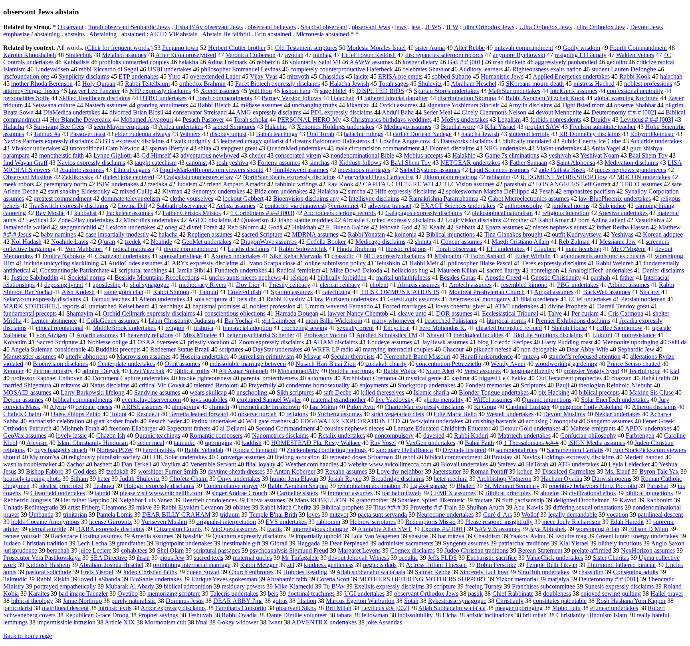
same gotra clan (123, 291)
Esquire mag (571, 536)
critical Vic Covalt (161, 385)
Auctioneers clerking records (339, 212)
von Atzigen (51, 335)
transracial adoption (247, 327)
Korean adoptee (663, 234)
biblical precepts (599, 392)
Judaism (187, 184)
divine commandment (191, 248)
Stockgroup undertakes (427, 385)
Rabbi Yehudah (203, 449)
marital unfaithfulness (403, 277)
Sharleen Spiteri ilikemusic (431, 500)
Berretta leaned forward (198, 414)
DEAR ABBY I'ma (238, 600)
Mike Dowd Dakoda (356, 270)
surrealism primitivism (266, 356)
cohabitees (134, 550)
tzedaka (157, 184)
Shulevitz (430, 83)
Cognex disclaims (412, 550)
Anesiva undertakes (623, 212)
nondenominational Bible (362, 155)
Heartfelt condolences (209, 500)
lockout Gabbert (243, 198)
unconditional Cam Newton (105, 148)
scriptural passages (216, 550)
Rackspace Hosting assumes (86, 536)
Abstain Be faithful (226, 34)
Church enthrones (251, 572)
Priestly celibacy (289, 284)
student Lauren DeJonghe (623, 69)
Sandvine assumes (157, 392)
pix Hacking (553, 392)
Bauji (562, 385)
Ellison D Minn (648, 528)
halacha (168, 234)
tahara (344, 615)
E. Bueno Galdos (347, 227)
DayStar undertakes (277, 349)
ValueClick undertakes (554, 557)
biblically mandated (526, 141)
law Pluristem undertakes (346, 299)
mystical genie (424, 378)
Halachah (343, 98)
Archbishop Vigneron (504, 478)
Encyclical (396, 327)
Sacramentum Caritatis (575, 449)
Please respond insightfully (499, 521)
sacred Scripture (262, 234)
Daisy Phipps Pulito (76, 414)
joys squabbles (208, 399)
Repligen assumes (209, 234)
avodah (294, 54)
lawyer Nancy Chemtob (358, 313)
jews (400, 27)
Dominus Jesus (185, 600)
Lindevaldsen (52, 69)
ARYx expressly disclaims (205, 263)
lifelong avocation (297, 457)
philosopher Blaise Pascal (480, 263)
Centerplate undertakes (126, 363)
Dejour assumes (23, 399)
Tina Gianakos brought (513, 234)
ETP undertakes (139, 76)
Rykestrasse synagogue (457, 600)
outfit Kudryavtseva (577, 234)
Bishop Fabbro (44, 471)
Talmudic (15, 579)
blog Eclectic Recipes (505, 342)
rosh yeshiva (232, 162)
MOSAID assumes (27, 392)
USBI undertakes (169, 69)
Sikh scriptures (295, 392)
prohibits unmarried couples (134, 62)
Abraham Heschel (473, 83)
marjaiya (558, 579)
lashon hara (296, 90)
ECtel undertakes (589, 299)
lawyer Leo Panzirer (94, 90)
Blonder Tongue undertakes (494, 392)
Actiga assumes (235, 205)
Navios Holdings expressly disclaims (568, 457)
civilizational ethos (592, 493)
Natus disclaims (109, 385)
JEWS (433, 27)
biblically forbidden (342, 277)
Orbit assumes (182, 363)
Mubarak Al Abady (129, 586)
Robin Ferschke (496, 564)
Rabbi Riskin (52, 579)
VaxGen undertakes (430, 442)
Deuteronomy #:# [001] (608, 579)
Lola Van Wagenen (375, 536)
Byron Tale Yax (659, 471)
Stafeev (507, 464)
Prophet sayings (158, 615)
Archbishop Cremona (369, 378)
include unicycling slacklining (61, 263)
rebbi (408, 457)
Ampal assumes (553, 291)
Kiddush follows (360, 162)
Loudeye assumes (389, 342)
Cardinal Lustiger (528, 406)
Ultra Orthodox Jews (545, 27)
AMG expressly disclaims (268, 112)
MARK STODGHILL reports (41, 306)
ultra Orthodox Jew (601, 27)
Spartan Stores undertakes (446, 90)
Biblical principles (508, 493)
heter (103, 478)
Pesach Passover (203, 119)
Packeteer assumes (129, 212)
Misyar (312, 356)
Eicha (449, 615)
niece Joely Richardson (571, 521)
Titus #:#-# (387, 507)
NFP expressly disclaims (160, 90)
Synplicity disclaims (84, 76)
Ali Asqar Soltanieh (243, 370)
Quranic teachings (157, 435)
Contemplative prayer (231, 485)
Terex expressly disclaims (554, 263)
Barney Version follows (291, 98)
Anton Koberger (294, 471)
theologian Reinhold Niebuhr (615, 385)
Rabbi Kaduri (471, 435)
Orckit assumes (398, 105)
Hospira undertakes (204, 356)
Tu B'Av (334, 586)
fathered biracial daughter (396, 98)
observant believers (272, 27)
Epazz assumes (504, 227)
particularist (17, 608)
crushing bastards (494, 421)
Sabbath (465, 227)
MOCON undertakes (643, 177)
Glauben (545, 248)
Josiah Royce (344, 478)
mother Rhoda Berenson (42, 83)
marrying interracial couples (398, 349)
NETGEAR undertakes (470, 162)
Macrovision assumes (144, 356)
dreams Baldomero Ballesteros (331, 141)
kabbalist (85, 212)
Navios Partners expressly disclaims (48, 141)
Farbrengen (640, 435)
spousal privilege (180, 256)
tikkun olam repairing (450, 177)
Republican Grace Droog (97, 615)
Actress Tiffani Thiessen (436, 564)
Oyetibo (127, 593)
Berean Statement (540, 550)
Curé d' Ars (497, 514)
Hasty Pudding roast (567, 342)
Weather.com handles (312, 464)
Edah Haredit (627, 521)
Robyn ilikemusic (652, 133)
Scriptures (533, 385)
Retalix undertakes (341, 435)
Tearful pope (644, 370)
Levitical (37, 220)
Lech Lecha (92, 543)
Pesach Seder (165, 421)
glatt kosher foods (116, 421)
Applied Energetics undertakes (571, 76)
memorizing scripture (173, 593)
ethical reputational (59, 327)
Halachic (276, 126)
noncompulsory (394, 435)
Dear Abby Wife (587, 349)
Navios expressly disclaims (91, 162)
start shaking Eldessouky (79, 191)
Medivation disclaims (631, 162)
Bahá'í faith (655, 378)
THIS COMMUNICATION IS (399, 291)
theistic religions (406, 248)
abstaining (47, 34)
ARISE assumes (142, 406)
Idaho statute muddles (305, 220)
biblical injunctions (649, 493)
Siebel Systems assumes (430, 169)
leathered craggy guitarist (252, 141)
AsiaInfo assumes (81, 169)
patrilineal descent (660, 514)
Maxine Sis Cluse (651, 392)
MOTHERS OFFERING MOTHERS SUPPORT (422, 579)
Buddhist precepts (118, 349)
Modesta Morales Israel (376, 47)
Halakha (327, 191)
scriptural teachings (143, 270)
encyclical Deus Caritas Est (379, 177)
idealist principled (61, 485)
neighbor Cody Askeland (591, 406)
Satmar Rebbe (432, 572)
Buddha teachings (351, 370)
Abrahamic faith (286, 579)
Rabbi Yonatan (366, 234)
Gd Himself (156, 155)
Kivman (172, 191)
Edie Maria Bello (455, 414)
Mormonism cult (165, 622)
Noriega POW (115, 449)
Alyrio (58, 406)
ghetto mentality (443, 399)
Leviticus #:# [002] (385, 608)
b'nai (202, 622)
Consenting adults (635, 572)
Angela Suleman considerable (48, 349)
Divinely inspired (464, 449)
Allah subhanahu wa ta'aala (370, 572)
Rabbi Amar (553, 220)
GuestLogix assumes (413, 299)
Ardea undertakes (181, 126)
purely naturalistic (133, 600)
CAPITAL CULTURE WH (398, 184)
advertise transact (389, 205)
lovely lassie (71, 435)
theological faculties (479, 335)
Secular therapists (353, 356)
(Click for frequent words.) (119, 47)
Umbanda (41, 514)
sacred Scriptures (233, 126)
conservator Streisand (200, 112)
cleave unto (412, 313)
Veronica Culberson (251, 54)
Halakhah (304, 227)
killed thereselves (382, 392)
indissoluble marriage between (248, 363)
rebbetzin (268, 62)
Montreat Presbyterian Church (487, 291)
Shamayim (79, 313)
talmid (102, 493)
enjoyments (373, 385)
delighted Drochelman (582, 500)
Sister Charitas (611, 557)
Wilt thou (260, 90)
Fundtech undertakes (240, 270)
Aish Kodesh (78, 291)
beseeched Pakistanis (450, 320)
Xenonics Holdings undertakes (335, 126)
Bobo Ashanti (488, 256)
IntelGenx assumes (573, 90)
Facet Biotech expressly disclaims (277, 83)
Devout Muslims (564, 414)
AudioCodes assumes (135, 263)
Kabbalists (76, 62)
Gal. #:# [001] (465, 62)
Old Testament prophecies (569, 378)
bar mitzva (451, 536)
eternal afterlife (47, 528)
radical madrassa (133, 248)
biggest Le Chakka (503, 378)
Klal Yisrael (574, 543)
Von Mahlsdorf (84, 248)
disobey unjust (228, 133)
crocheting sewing (304, 327)
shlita (204, 148)
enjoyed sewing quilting (611, 593)
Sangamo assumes (610, 421)
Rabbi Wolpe (399, 370)
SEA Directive (108, 557)
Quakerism (255, 220)
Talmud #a (47, 133)
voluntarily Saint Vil (314, 62)
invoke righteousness (204, 378)
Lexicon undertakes (130, 227)
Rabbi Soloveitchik (303, 248)
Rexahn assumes (346, 471)
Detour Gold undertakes (530, 428)
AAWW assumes (371, 62)
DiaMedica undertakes (71, 112)
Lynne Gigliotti (112, 155)
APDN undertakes (648, 428)
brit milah (535, 615)
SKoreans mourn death (535, 83)
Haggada (308, 543)
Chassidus (331, 76)
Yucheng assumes (339, 414)
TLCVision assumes (468, 184)
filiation (306, 600)
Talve (555, 313)
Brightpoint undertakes (183, 543)
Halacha (13, 126)
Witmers (190, 133)
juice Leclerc (95, 550)
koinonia (405, 234)
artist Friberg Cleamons (97, 507)
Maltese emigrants (593, 428)
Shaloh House (569, 327)
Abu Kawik (528, 507)
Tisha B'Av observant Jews (208, 27)
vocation (617, 514)
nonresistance (639, 335)
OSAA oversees (157, 342)
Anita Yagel (606, 148)
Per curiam (585, 313)
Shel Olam (170, 550)
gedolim (617, 62)
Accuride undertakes (656, 141)
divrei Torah (202, 227)
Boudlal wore (458, 126)
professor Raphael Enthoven (47, 378)
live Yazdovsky (394, 399)
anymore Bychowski (519, 54)
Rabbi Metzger (259, 564)
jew (415, 27)
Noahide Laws (69, 241)
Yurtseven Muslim (164, 521)
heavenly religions (150, 335)
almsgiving (186, 406)
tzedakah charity (385, 363)
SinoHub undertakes (543, 572)
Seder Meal (437, 112)
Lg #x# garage (428, 485)
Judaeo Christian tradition (35, 543)
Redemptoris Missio (430, 521)
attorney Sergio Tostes (31, 90)
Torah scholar (251, 119)
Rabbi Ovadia (239, 615)
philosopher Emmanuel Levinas (241, 69)
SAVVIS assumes (497, 528)
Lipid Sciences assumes (499, 169)
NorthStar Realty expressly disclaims (289, 177)
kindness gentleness (328, 564)
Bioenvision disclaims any (306, 198)
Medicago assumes (407, 126)
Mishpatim (447, 256)
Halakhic (463, 155)
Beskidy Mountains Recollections (157, 277)
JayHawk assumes (445, 342)
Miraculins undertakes (151, 220)
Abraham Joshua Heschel (111, 564)
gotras (280, 600)
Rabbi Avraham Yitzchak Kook (545, 98)
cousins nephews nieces (354, 428)
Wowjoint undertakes (436, 421)
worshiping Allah (597, 528)
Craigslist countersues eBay (198, 177)
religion (174, 327)
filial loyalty (261, 464)
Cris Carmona (625, 313)
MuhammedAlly (298, 370)
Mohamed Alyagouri (147, 119)
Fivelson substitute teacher (602, 126)
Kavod (627, 500)
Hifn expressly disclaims (405, 191)
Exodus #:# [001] (443, 528)
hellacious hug (410, 270)
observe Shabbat (635, 105)
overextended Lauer (215, 76)
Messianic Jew (617, 241)
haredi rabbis (159, 449)
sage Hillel (333, 90)
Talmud (208, 291)
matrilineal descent (65, 608)
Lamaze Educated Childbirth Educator (442, 428)
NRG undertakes (505, 148)
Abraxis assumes (418, 284)
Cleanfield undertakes (57, 493)
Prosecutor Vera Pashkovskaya (42, 557)
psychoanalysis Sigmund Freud (289, 550)
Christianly (509, 600)
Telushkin (387, 263)
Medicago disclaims (380, 241)
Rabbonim (659, 500)
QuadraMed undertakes (296, 148)
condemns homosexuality (318, 385)
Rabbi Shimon (171, 291)
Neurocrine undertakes (445, 514)
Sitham (79, 478)
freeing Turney (483, 586)
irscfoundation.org (26, 76)
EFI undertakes (505, 248)
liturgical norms (506, 320)
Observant (70, 27)
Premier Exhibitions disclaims (572, 320)
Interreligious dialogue (320, 528)
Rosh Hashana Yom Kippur (631, 600)
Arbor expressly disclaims (173, 608)
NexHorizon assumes (648, 550)
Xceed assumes (219, 90)
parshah (600, 277)
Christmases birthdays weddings (391, 119)
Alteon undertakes (162, 299)
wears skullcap (208, 392)
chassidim (591, 572)
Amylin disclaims (530, 105)
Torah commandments (224, 98)
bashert (103, 464)
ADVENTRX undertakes (324, 622)
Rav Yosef (383, 442)
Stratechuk (78, 54)
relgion (299, 277)
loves (313, 514)
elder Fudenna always (142, 133)
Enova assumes (265, 500)
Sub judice (612, 205)
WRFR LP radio (332, 349)
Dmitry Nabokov (63, 256)
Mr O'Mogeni (628, 248)
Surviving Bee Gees (59, 126)
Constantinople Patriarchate (74, 270)
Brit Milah (338, 608)
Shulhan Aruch (485, 507)
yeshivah (560, 155)
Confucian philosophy (588, 435)
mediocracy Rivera (202, 284)
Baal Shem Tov (648, 155)
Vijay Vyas (264, 76)
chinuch (219, 406)
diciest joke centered (128, 177)
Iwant (275, 622)
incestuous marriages (364, 169)
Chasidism (487, 536)
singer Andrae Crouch (239, 493)
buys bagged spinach (60, 449)
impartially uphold (318, 536)
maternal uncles (252, 557)
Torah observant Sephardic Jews (129, 27)
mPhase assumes (261, 105)
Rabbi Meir (424, 263)
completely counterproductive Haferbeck (341, 69)
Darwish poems (611, 478)
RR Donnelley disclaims (590, 133)
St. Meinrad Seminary (511, 485)
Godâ (275, 227)
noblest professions (648, 83)
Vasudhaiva (649, 220)
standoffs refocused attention (585, 356)
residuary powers (243, 586)
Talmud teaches (110, 299)
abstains (75, 34)
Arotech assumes (470, 284)
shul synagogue (149, 284)
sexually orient (355, 327)
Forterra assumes (279, 162)
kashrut (460, 378)
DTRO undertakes (163, 98)
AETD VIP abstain (173, 34)
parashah (515, 184)
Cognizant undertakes (122, 256)
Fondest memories (488, 385)
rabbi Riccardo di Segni (108, 69)
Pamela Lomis (115, 514)
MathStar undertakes (514, 90)
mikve (144, 507)
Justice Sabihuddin (34, 277)
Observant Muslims (27, 177)
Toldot (118, 414)
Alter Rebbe (469, 47)
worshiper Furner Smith (168, 471)
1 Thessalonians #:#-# (531, 442)
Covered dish (244, 291)
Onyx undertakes (238, 478)
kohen (525, 471)
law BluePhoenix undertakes (615, 198)
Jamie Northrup (82, 600)
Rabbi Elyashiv (285, 299)
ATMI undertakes (516, 306)
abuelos (549, 493)
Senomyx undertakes (218, 191)
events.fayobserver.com (151, 399)
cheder (257, 155)
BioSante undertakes (156, 579)
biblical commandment (453, 457)
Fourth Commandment (638, 47)
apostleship (107, 284)
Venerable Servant (213, 464)
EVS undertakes (286, 521)
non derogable (539, 349)
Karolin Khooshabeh (29, 54)
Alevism (37, 442)
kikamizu (358, 105)
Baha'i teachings (276, 133)
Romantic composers (216, 435)
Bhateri (465, 485)
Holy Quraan (98, 83)
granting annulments (162, 105)
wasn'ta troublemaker (30, 464)
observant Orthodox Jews (426, 593)
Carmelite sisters (297, 493)
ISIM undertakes (118, 184)
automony (320, 378)
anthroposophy (523, 205)
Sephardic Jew (636, 349)
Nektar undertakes (617, 414)
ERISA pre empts (400, 76)
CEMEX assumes (453, 493)
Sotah (411, 600)
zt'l (290, 564)
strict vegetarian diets (397, 414)
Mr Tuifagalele (300, 557)
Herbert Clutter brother (237, 47)
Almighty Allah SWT (384, 528)
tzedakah (117, 471)
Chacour (453, 349)
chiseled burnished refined (509, 327)
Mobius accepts (423, 155)
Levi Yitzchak (147, 370)
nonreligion (544, 270)
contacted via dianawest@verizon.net (312, 205)
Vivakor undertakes (35, 148)
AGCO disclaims (210, 220)
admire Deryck (101, 370)
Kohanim (15, 342)
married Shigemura (27, 385)
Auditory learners (481, 69)
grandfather (131, 543)
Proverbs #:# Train (433, 507)
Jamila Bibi (190, 270)
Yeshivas (622, 234)
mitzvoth (298, 76)
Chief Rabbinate (512, 593)
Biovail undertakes (464, 464)
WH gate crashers (268, 421)
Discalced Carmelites (568, 471)
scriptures (231, 349)
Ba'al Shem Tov (411, 162)
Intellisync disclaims (374, 198)
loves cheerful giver (460, 306)
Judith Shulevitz (139, 478)
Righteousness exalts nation (547, 69)
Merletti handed (644, 457)
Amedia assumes (152, 536)
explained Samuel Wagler (269, 399)
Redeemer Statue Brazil (180, 349)
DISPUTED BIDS (380, 90)
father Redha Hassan (623, 227)
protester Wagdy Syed (591, 370)
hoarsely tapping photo (32, 478)
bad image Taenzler (83, 593)
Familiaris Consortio (240, 608)
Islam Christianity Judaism (182, 320)
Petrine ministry (53, 370)
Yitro (174, 76)
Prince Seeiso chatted (633, 363)
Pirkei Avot (361, 406)
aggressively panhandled (566, 62)
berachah (58, 550)
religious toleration (565, 212)
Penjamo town (180, 47)
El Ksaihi (434, 227)
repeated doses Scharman (361, 457)
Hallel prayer (666, 593)
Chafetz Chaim (22, 414)
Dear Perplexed (349, 543)
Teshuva (103, 485)
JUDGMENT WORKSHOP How (563, 177)
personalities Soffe (26, 98)
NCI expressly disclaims (394, 256)
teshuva (203, 327)
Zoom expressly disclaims (271, 342)
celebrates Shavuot (426, 69)
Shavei (435, 335)
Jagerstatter (447, 471)
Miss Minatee (200, 335)
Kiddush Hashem (48, 564)
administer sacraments (405, 543)
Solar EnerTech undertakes (615, 399)
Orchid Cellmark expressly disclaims (149, 313)
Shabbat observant (324, 27)
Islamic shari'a (431, 392)
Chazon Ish (110, 435)
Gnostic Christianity (556, 277)
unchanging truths (314, 105)
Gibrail (279, 543)
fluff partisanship (523, 500)
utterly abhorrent (86, 356)
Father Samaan (528, 162)
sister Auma (430, 47)
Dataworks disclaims (466, 141)
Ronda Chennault (255, 449)
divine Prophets (567, 306)
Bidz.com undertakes (280, 191)
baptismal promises (216, 306)
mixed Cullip (136, 191)
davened (433, 435)
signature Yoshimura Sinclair (463, 105)
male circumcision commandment (377, 148)
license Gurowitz (110, 521)
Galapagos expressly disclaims (423, 212)
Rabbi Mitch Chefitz (285, 507)
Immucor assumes (350, 493)
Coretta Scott (333, 579)
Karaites (38, 593)
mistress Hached (594, 83)
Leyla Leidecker (629, 464)
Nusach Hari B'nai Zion (325, 363)
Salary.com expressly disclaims (42, 299)
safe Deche (337, 392)
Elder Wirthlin (533, 256)
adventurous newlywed (209, 155)
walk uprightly (192, 141)
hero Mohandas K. (442, 327)
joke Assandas (384, 622)
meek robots (18, 184)
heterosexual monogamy (480, 299)
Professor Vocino (325, 335)
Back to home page (27, 635)
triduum (230, 514)
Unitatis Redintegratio (30, 507)
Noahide (161, 241)
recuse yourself (22, 536)
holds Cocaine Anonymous (45, 521)
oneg (171, 227)
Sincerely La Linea (484, 572)
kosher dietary (420, 62)
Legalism (509, 119)
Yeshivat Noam (599, 155)
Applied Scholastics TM (386, 335)
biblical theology (32, 600)
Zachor (75, 464)
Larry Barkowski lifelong (93, 392)
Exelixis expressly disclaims (389, 586)
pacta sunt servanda (382, 514)
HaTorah (537, 464)
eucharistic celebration (56, 421)
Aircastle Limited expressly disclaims (389, 220)
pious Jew (171, 557)
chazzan (621, 378)
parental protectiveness (269, 378)
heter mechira (451, 478)
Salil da (677, 342)
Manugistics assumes (29, 356)
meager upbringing (519, 608)
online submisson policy (335, 263)
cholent (379, 284)
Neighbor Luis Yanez (145, 500)
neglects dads (380, 564)
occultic (408, 557)
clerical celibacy (340, 284)
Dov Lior (248, 284)
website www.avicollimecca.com (389, 464)
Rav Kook (340, 184)
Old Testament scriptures (306, 47)
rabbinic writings (296, 184)
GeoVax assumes (24, 435)
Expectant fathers (188, 428)
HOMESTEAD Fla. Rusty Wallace (316, 442)
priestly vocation (208, 342)
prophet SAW (542, 126)
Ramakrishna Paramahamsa (443, 198)
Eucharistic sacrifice (491, 557)
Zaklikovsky (77, 177)
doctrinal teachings (311, 593)
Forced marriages (404, 306)
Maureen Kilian (457, 270)
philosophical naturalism (502, 212)
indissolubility (415, 615)
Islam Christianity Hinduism (92, 442)
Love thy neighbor (400, 471)
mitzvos (70, 385)
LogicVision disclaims (473, 220)
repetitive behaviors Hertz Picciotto (593, 485)
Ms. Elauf (617, 471)
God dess (85, 471)
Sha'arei (650, 291)
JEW (452, 27)
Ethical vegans (131, 169)
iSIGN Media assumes (596, 442)
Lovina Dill (132, 205)
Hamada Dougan (296, 313)
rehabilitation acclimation (369, 485)
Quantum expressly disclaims (249, 536)
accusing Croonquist (551, 421)
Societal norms (86, 277)
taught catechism (155, 162)
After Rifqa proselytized (185, 54)
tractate (483, 500)
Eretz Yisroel (97, 572)
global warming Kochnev (626, 98)
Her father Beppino (85, 500)
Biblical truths (191, 370)
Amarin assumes (97, 335)
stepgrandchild (77, 227)
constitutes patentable (560, 600)
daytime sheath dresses (236, 471)
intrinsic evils (114, 608)
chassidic (342, 256)
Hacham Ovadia (561, 478)
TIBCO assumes (641, 184)
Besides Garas (458, 277)
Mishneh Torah (80, 428)
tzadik (274, 528)
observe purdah (257, 414)
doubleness (557, 593)
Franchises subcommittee (543, 586)
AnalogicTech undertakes (600, 270)
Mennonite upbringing (630, 342)
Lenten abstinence (54, 320)
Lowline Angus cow (405, 141)
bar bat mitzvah (401, 493)
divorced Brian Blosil (136, 112)
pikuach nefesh (493, 349)
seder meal (150, 442)
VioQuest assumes (234, 528)
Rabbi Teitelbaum (147, 83)
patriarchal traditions (523, 543)
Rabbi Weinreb (615, 263)
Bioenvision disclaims (60, 363)
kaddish (252, 442)
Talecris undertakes (234, 593)
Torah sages (393, 83)
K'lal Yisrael (500, 126)
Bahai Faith (479, 442)
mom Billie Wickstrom (333, 320)
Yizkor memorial (517, 579)
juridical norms (570, 205)
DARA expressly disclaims (110, 528)
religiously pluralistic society (104, 457)
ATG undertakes (578, 464)
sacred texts (208, 557)
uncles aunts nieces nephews (245, 277)
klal (674, 370)
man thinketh (509, 62)
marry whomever (393, 320)
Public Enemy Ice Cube (591, 141)
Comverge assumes (240, 457)
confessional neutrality (635, 90)
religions (297, 414)
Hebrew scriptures (373, 521)
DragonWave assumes (269, 241)
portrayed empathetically (65, 586)
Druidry (601, 119)
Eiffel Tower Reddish (368, 54)
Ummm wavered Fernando (339, 306)
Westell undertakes (509, 414)
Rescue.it (147, 414)
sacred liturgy (504, 270)
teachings (171, 306)
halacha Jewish (480, 133)
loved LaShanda (99, 579)
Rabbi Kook (634, 76)
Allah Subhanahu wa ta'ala (452, 608)
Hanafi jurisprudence (486, 356)
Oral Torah (320, 133)
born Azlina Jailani (601, 220)
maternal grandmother (338, 399)
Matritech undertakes (524, 435)
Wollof (530, 514)
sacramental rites (516, 449)
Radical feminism (298, 270)
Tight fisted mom (583, 105)
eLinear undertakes (614, 608)
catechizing (336, 291)
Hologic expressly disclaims (159, 485)
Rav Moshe (50, 212)
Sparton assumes (292, 291)
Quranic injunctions (546, 399)
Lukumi (602, 335)
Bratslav (502, 457)
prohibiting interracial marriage (191, 564)
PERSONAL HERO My (309, 119)
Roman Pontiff (489, 471)
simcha (356, 191)
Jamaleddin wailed (26, 227)
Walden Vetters (635, 54)
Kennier (13, 370)
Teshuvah (200, 615)
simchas (319, 162)
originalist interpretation (226, 521)
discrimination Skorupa (467, 98)
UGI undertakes (364, 593)
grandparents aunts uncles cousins (602, 256)
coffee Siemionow (619, 327)
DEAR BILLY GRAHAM (176, 514)
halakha (188, 62)
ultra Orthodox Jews (488, 27)
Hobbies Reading (305, 572)
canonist (196, 162)
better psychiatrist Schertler (260, 335)
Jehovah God (395, 227)
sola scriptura (211, 299)
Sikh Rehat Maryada (296, 256)
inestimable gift (241, 543)
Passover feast (87, 133)
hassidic (193, 536)
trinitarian (75, 514)
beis (273, 593)
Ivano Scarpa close (271, 263)
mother (519, 220)
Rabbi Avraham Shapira (298, 485)
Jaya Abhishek (547, 528)
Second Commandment (285, 428)
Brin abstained (273, 34)
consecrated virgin (298, 155)
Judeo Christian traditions (476, 550)
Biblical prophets (342, 507)
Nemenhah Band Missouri (417, 356)
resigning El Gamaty (581, 54)
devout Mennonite (559, 112)
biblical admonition (188, 586)
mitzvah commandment (523, 47)
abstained (133, 34)
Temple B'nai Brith (273, 514)
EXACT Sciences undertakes (458, 205)
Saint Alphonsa (576, 162)
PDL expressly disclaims (342, 112)
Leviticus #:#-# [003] (646, 119)
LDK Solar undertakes (178, 457)
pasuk (475, 593)
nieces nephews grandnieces (630, 169)
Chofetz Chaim (188, 478)
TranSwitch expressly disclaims (68, 205)
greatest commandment (62, 198)
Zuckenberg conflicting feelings (327, 449)
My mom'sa (44, 457)
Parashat (657, 485)
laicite (361, 76)
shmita (423, 241)
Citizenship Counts (178, 528)
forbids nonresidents (555, 119)
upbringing (218, 442)
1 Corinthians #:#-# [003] (262, 212)
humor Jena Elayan (294, 478)
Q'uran (106, 241)
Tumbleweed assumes (300, 169)
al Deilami (233, 428)
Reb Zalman (574, 241)
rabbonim (328, 521)
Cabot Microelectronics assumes (528, 198)
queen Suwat (202, 572)
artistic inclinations (489, 615)
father (627, 277)
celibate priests (93, 406)
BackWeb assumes (606, 291)
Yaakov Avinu (527, 536)
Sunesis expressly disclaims (619, 586)
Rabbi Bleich (214, 105)
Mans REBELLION (321, 500)
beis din (247, 299)
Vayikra (170, 464)
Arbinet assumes (628, 284)
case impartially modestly (117, 234)
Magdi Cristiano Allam (520, 241)
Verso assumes (482, 370)
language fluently (532, 370)
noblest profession (272, 306)
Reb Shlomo (243, 227)
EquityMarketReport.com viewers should (212, 169)
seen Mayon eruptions (121, 126)
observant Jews (371, 27)
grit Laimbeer (279, 320)
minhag (322, 54)
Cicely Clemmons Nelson (494, 112)
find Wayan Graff (25, 162)
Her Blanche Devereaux (80, 119)
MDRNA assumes (315, 234)
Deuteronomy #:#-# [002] (623, 112)
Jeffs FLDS (442, 557)
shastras (418, 536)
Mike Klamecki (293, 586)
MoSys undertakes (464, 119)
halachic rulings (363, 133)
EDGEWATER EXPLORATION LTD (350, 421)
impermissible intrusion (66, 622)
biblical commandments (82, 399)
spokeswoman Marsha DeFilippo (487, 191)
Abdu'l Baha (398, 112)
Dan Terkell (136, 464)
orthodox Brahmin (202, 83)
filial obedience (539, 299)
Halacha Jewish (349, 83)
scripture (445, 586)
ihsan (143, 557)
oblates (241, 507)
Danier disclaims (663, 270)
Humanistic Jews (502, 76)
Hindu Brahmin (356, 248)
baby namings (58, 234)
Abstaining (103, 34)
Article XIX (120, 622)
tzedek (133, 241)
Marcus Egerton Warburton (360, 600)
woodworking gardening (566, 363)
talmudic (184, 442)
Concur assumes (461, 241)
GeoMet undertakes (206, 241)
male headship (583, 248)
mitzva (530, 356)
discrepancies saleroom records (444, 54)
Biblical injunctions (450, 234)
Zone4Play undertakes (86, 220)
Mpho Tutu (566, 608)
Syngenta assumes (466, 543)
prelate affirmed (591, 550)
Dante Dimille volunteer (296, 615)
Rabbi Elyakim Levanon (192, 507)
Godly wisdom (581, 47)
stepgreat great (239, 148)
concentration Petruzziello (448, 363)
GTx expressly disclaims (134, 141)
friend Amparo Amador (236, 184)
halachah (671, 76)
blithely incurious (620, 543)
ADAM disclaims (335, 342)
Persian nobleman (643, 299)
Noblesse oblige (107, 342)
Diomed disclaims (451, 148)
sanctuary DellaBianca (404, 449)
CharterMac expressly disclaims (424, 406)
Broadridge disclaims (397, 478)
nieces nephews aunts (560, 227)
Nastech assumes (106, 105)
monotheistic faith (61, 155)
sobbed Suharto (451, 76)
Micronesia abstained (322, 34)
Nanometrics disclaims (280, 435)
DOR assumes (454, 313)
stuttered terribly (529, 133)
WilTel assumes (492, 399)
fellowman (374, 615)
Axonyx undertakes (235, 256)
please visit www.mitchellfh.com (161, 493)
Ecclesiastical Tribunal (510, 313)
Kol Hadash (26, 241)
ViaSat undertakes (559, 148)
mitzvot (338, 514)
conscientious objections (235, 313)
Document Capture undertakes (130, 378)
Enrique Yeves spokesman (224, 579)
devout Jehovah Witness (358, 557)
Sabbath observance (182, 205)
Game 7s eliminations (512, 155)
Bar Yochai (238, 320)
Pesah (546, 191)
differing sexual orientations (588, 507)
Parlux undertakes (213, 421)
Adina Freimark (227, 62)
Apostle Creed (503, 277)
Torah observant (456, 248)
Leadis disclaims (248, 248)
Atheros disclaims (654, 406)
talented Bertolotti (216, 385)
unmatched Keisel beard (119, 306)
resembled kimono (524, 284)
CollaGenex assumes (112, 320)
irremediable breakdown (269, 406)
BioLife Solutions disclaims (548, 335)
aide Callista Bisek (562, 169)
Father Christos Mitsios (192, 212)
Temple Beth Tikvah (551, 564)
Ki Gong (485, 406)
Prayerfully (262, 385)
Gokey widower (237, 622)
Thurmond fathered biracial (621, 564)
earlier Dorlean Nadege (422, 133)
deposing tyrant (63, 284)
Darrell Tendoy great (623, 306)
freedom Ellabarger (133, 428)
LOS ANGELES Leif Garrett (573, 184)
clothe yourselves (191, 198)
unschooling (251, 392)
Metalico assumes (124, 54)
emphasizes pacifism (589, 191)
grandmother (372, 500)
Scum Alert (440, 370)
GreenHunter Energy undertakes (637, 536)
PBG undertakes (578, 284)
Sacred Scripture (57, 342)
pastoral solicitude (48, 572)
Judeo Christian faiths (150, 572)
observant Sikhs (296, 608)
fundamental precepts (30, 313)
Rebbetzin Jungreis (27, 500)
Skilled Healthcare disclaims (94, 98)
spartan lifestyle (168, 148)
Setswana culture (53, 105)
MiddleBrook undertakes (124, 327)
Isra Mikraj (323, 406)
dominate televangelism (130, 198)
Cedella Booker (326, 241)
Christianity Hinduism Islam (591, 615)
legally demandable (572, 514)
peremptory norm (65, 184)
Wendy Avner (508, 363)
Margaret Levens (359, 550)
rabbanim (498, 177)
